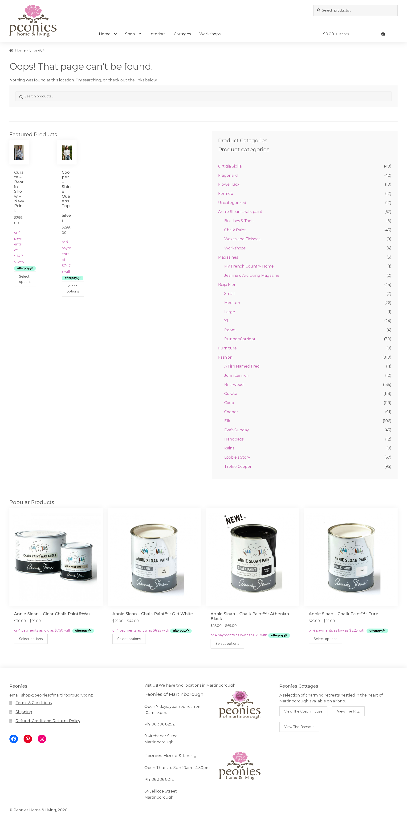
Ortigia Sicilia (230, 166)
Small (229, 293)
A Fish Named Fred (242, 366)
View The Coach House (303, 711)
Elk (227, 421)
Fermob (225, 193)
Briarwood (234, 384)
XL (226, 321)
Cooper (231, 412)
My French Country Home (249, 266)
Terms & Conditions (34, 703)
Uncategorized (232, 202)
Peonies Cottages (298, 686)
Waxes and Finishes (242, 239)
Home (104, 34)
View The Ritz (348, 711)
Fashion (225, 357)
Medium (232, 302)
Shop (130, 34)
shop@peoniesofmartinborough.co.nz (57, 695)
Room (230, 330)
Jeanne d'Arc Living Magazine (251, 275)
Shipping (24, 712)
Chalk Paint (235, 230)
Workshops (209, 34)
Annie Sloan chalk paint (240, 211)
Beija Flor (227, 284)
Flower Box (229, 184)
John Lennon (236, 375)
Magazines (228, 257)
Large (229, 312)
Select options (25, 279)
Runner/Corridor (240, 339)
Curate (230, 393)
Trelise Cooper (238, 466)
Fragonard (228, 175)
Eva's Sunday (236, 430)
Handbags (234, 439)
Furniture (227, 348)
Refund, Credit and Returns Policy (48, 721)
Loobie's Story (237, 457)
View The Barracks (299, 727)
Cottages (182, 34)
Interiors (157, 34)
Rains (229, 448)
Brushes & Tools (239, 221)
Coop (229, 402)
